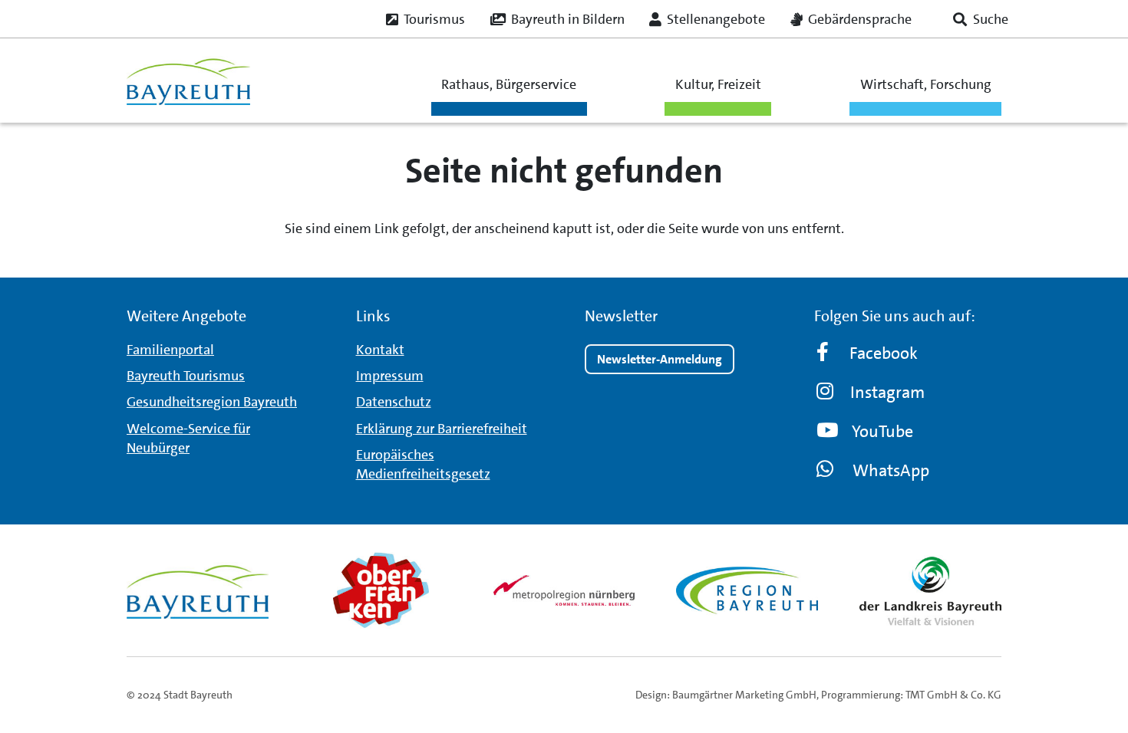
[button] (980, 19)
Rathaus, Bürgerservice (508, 84)
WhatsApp (891, 470)
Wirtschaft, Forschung (925, 84)
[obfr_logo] (381, 590)
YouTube (882, 431)
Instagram (887, 392)
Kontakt (380, 349)
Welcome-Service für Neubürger (188, 438)
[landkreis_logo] (930, 590)
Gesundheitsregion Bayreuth (212, 402)
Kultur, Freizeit (718, 84)
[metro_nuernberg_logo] (564, 590)
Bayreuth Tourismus (186, 375)
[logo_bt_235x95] (188, 81)
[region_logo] (747, 590)
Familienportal (170, 349)
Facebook (883, 353)
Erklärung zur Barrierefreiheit (441, 428)
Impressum (390, 375)
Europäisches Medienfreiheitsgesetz (423, 464)
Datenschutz (393, 402)
